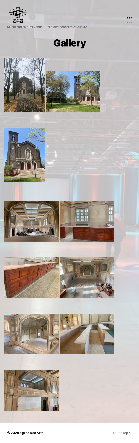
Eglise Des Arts (31, 433)
